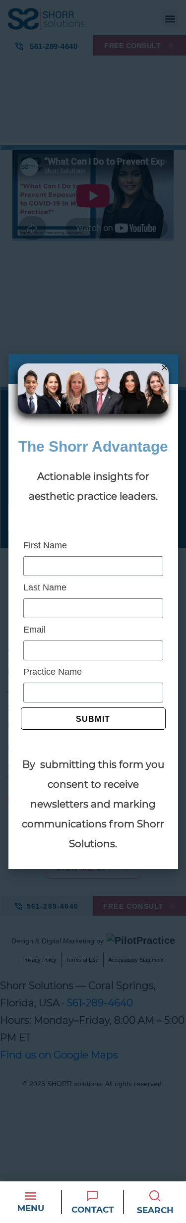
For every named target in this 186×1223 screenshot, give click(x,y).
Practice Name (52, 672)
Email (34, 630)
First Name (45, 545)
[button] (164, 367)
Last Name (44, 587)
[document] (93, 611)
